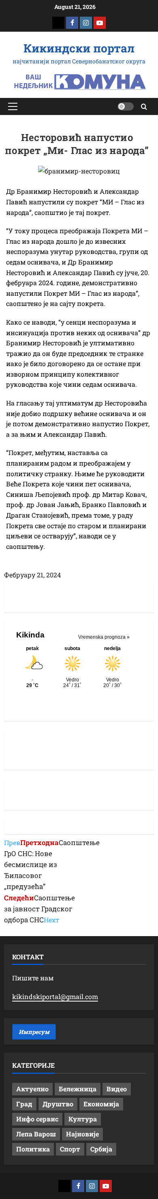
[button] (12, 106)
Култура (82, 1118)
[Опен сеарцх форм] (144, 107)
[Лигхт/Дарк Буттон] (125, 106)
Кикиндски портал (79, 48)
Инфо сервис (37, 1118)
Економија (101, 1103)
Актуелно (32, 1088)
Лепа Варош (36, 1134)
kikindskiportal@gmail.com (55, 996)
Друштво (58, 1103)
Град (24, 1103)
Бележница (77, 1088)
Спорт (70, 1149)
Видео (117, 1088)
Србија (101, 1149)
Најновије (82, 1134)
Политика (33, 1149)
